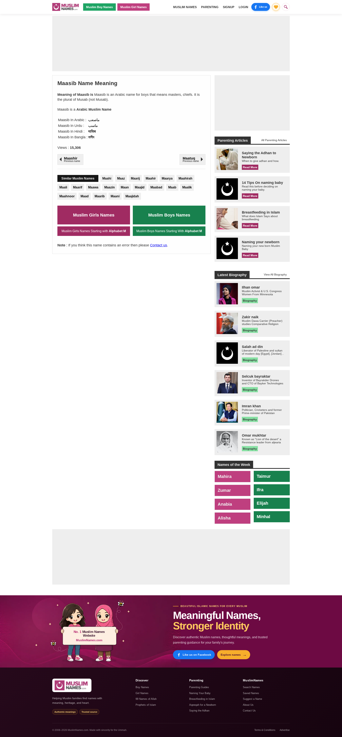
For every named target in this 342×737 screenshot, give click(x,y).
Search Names (251, 687)
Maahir (151, 178)
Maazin (109, 187)
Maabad (156, 187)
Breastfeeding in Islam (202, 698)
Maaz (121, 178)
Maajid (139, 187)
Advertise (285, 730)
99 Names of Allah (146, 698)
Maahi (106, 178)
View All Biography (275, 274)
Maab (172, 187)
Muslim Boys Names (169, 215)
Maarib (100, 196)
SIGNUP (228, 7)
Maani (115, 196)
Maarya (167, 178)
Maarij (135, 178)
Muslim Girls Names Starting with (94, 231)
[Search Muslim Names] (286, 7)
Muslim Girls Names (93, 215)
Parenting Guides (199, 687)
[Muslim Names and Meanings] (66, 7)
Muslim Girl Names (133, 7)
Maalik (187, 187)
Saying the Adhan (199, 710)
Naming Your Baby (200, 693)
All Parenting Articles (274, 140)
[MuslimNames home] (71, 685)
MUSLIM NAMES (185, 7)
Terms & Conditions (264, 730)
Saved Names (251, 693)
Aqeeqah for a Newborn (202, 704)
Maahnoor (67, 196)
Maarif (77, 187)
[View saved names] (276, 7)
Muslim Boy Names (99, 7)
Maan (125, 187)
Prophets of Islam (146, 704)
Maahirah (185, 178)
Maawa (93, 187)
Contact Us (249, 710)
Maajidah (132, 196)
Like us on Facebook (197, 654)
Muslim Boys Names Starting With (169, 231)
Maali (63, 187)
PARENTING (209, 7)
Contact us (158, 245)
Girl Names (142, 693)
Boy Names (142, 687)
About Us (248, 704)
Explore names (234, 654)
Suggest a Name (252, 698)
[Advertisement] (171, 43)
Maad (85, 196)
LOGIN (243, 7)
